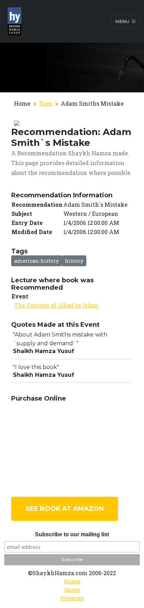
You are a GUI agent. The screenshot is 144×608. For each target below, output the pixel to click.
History (74, 260)
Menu (122, 21)
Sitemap (72, 598)
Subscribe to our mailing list (72, 534)
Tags (45, 103)
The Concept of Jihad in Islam (56, 305)
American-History (36, 260)
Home (72, 581)
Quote (72, 589)
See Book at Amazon (65, 508)
